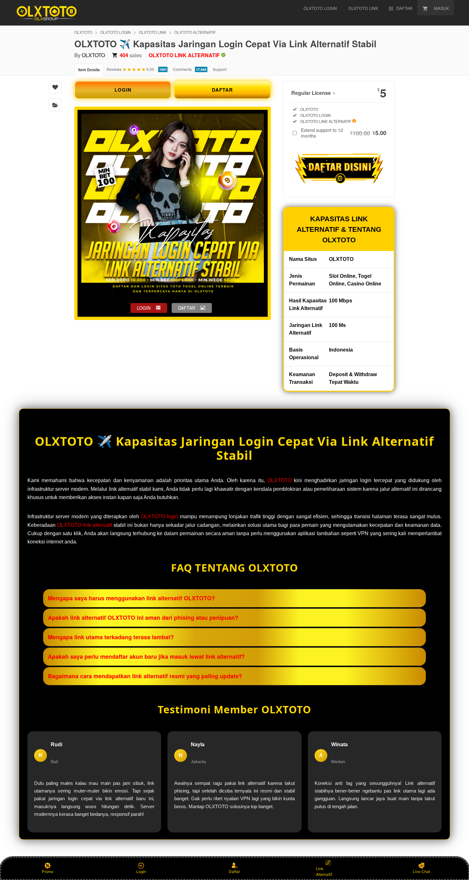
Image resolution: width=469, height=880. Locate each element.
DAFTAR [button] (186, 308)
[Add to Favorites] (55, 87)
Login (141, 871)
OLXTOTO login (159, 516)
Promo (47, 871)
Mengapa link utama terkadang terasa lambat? (111, 637)
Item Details (89, 69)
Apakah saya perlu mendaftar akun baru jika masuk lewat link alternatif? (146, 656)
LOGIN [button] (144, 308)
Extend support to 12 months (343, 133)
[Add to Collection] (55, 105)
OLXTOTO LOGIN (115, 32)
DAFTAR (222, 89)
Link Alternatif (324, 871)
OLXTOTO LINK (152, 32)
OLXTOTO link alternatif (84, 525)
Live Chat (421, 871)
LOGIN (123, 89)
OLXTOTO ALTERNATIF (195, 32)
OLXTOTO (83, 32)
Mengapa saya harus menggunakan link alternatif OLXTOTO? (131, 598)
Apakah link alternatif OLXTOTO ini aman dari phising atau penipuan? (143, 617)
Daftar (234, 871)
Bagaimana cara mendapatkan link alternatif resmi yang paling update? (145, 676)
